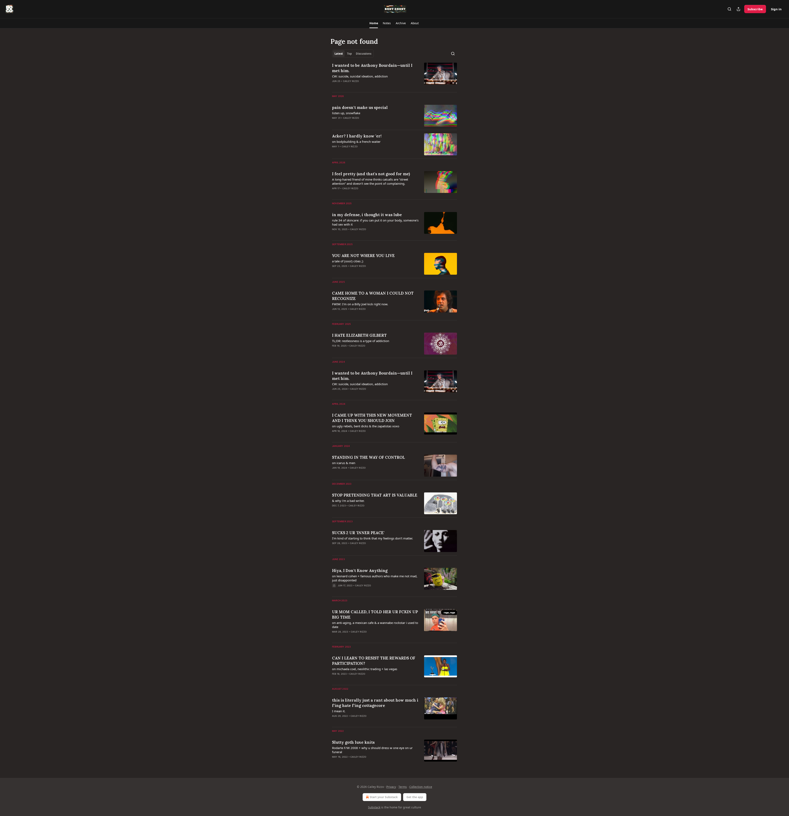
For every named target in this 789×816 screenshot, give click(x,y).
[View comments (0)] (363, 473)
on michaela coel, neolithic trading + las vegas (364, 669)
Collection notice (420, 787)
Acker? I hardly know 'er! (357, 136)
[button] (373, 23)
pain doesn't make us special (360, 107)
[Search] (729, 9)
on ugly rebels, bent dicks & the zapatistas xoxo (365, 426)
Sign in (776, 9)
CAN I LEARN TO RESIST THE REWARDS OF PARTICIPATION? (373, 661)
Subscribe (755, 9)
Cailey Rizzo (351, 81)
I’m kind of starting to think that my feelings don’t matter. (372, 538)
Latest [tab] (339, 53)
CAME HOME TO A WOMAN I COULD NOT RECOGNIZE (373, 296)
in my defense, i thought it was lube (367, 214)
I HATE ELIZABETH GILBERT (359, 335)
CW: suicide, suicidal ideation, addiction (360, 76)
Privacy (391, 787)
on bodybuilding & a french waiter (356, 141)
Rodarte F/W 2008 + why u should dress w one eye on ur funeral (372, 750)
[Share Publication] (738, 9)
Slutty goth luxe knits (353, 742)
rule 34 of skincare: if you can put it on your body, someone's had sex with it (375, 222)
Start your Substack (384, 797)
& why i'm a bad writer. (348, 501)
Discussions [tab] (363, 53)
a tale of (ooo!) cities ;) (347, 261)
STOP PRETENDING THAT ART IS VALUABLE (374, 495)
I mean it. (338, 711)
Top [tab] (349, 53)
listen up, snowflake (346, 113)
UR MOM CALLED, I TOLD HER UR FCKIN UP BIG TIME (375, 614)
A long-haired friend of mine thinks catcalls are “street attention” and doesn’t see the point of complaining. (370, 181)
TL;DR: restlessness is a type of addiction (360, 341)
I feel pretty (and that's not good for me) (371, 173)
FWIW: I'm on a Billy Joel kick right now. (360, 304)
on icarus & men (343, 463)
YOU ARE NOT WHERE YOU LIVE (363, 255)
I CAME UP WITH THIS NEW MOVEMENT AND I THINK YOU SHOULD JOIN (372, 418)
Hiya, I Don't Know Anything (360, 570)
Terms (402, 787)
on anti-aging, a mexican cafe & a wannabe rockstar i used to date (375, 625)
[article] (394, 76)
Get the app (414, 797)
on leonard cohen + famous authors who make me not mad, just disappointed (374, 578)
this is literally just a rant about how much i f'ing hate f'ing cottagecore (375, 703)
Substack (374, 807)
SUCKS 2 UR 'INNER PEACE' (358, 532)
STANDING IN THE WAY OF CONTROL (368, 457)
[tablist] (353, 54)
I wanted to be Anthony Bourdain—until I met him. (372, 68)
